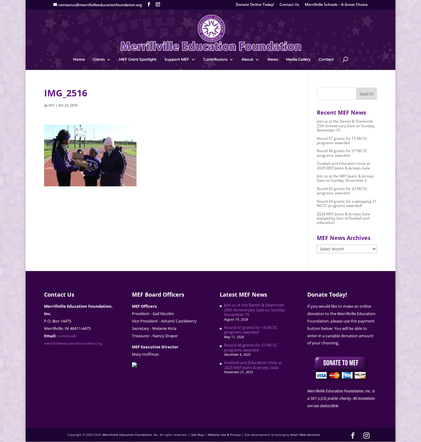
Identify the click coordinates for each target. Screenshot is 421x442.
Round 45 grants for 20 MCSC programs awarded (342, 191)
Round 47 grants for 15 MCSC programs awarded (342, 140)
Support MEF (177, 59)
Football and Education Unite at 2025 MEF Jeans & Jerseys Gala (343, 165)
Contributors (215, 59)
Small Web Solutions (305, 434)
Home (79, 59)
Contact (326, 59)
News (273, 59)
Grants (99, 59)
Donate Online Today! (255, 5)
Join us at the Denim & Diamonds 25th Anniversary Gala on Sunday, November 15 (346, 126)
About (247, 59)
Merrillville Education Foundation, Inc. (130, 434)
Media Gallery (298, 59)
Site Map (197, 434)
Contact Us (289, 5)
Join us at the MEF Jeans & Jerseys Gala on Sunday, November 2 (345, 178)
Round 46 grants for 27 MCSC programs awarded (342, 153)
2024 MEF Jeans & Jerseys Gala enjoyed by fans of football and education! (343, 218)
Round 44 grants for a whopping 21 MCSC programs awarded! (347, 203)
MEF (51, 105)
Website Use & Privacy (224, 434)
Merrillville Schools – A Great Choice (336, 5)
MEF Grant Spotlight (138, 59)
